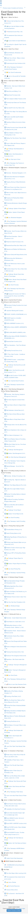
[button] (1, 1)
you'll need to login (20, 908)
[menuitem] (1, 3)
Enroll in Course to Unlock (14, 910)
